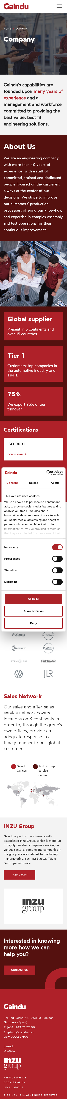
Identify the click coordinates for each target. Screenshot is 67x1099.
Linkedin (9, 1046)
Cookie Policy (14, 1083)
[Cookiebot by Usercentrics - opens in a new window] (47, 472)
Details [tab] (33, 482)
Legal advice (13, 1088)
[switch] (57, 559)
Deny (33, 623)
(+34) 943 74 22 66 (21, 1027)
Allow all (33, 598)
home (7, 29)
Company (22, 29)
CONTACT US (19, 970)
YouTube (9, 1051)
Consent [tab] (12, 482)
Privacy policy (15, 1078)
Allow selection (34, 611)
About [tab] (55, 482)
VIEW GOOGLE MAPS (16, 1037)
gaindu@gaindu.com (20, 1032)
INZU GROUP (20, 875)
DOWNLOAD (15, 454)
